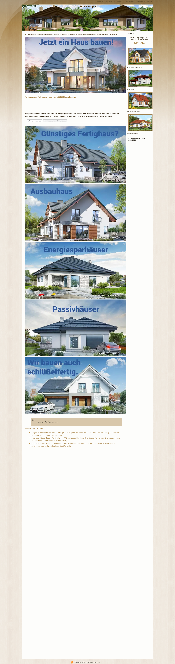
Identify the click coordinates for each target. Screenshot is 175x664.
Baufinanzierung (140, 1)
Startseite (100, 1)
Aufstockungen (129, 1)
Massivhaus (120, 1)
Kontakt (149, 1)
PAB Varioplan (88, 6)
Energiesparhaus (110, 1)
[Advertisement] (68, 104)
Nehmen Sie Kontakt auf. (48, 422)
